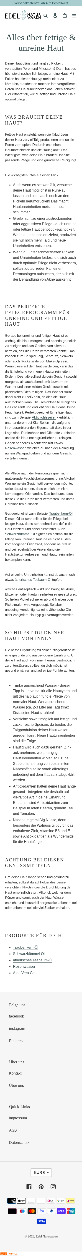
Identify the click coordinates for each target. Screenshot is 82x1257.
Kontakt (15, 1073)
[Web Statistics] (9, 1254)
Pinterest (16, 1041)
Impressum (18, 1118)
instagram (17, 1028)
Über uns (16, 1085)
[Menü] (74, 15)
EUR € (39, 1173)
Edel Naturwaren (47, 1236)
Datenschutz (19, 1143)
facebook (16, 1016)
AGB (13, 1130)
